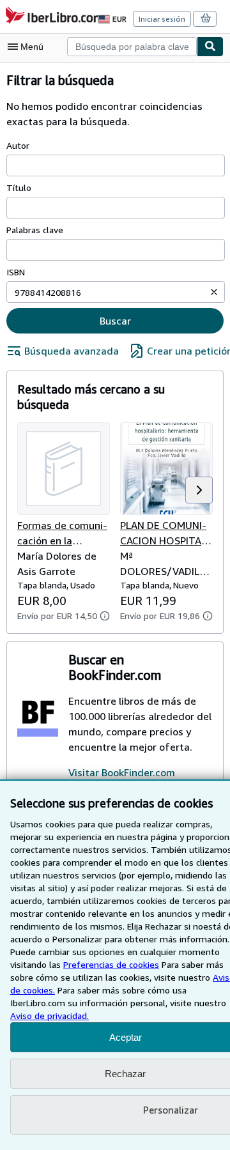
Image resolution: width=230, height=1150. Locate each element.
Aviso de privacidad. (49, 1015)
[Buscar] (210, 46)
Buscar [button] (115, 320)
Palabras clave (34, 229)
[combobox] (132, 46)
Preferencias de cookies (111, 964)
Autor (17, 145)
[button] (214, 292)
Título (18, 187)
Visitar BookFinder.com (121, 772)
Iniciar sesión (162, 19)
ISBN (15, 271)
